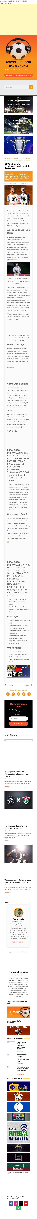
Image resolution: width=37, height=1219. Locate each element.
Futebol (22, 161)
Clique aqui (18, 108)
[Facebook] (11, 1203)
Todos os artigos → (18, 942)
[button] (8, 694)
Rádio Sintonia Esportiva (14, 226)
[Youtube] (26, 1203)
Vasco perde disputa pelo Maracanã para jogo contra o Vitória (16, 774)
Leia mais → (8, 786)
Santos (29, 161)
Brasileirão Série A (12, 158)
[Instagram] (16, 1203)
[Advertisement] (18, 19)
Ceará (16, 161)
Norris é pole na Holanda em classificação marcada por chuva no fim (23, 1058)
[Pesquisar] (31, 87)
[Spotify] (18, 1208)
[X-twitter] (21, 1203)
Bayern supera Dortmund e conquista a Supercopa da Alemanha (21, 1045)
